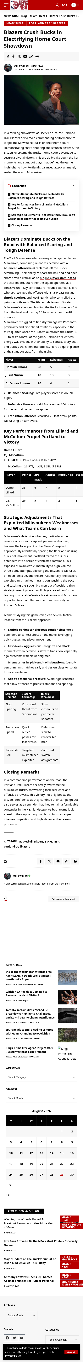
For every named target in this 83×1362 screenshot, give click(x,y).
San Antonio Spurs (29, 1038)
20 (41, 1164)
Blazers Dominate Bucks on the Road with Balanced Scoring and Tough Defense (36, 196)
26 (31, 1174)
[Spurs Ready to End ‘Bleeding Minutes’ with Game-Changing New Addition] (67, 1035)
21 (51, 1164)
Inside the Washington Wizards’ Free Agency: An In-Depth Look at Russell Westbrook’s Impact (29, 975)
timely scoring (14, 297)
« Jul (8, 1194)
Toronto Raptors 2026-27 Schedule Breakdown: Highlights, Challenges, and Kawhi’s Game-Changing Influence (30, 1013)
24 (11, 1174)
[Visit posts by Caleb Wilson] (8, 68)
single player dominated (58, 278)
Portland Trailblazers (47, 23)
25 (21, 1174)
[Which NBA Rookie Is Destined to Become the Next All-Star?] (67, 997)
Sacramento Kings (29, 1056)
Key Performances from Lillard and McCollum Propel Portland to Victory (38, 206)
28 (51, 1174)
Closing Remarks (21, 225)
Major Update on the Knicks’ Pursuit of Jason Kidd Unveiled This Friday (30, 1261)
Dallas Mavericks (69, 1258)
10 (11, 1153)
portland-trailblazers (17, 846)
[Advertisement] (35, 932)
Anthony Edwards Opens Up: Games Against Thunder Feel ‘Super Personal (29, 1279)
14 (51, 1153)
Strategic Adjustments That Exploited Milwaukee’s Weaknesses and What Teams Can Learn (41, 217)
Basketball (26, 841)
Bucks (48, 841)
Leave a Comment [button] (65, 898)
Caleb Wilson (21, 66)
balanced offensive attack (23, 268)
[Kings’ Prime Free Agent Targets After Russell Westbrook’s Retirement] (67, 1053)
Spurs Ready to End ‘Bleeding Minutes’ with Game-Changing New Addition (29, 1031)
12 (31, 1153)
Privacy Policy (13, 1355)
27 (41, 1174)
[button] (71, 1352)
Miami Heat (14, 23)
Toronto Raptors (29, 1022)
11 (21, 1153)
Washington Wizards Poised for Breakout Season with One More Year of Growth (29, 1223)
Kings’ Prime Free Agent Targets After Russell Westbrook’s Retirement (29, 1050)
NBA (56, 841)
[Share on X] (19, 56)
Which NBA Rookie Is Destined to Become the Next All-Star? (26, 993)
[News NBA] (19, 5)
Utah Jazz (24, 1000)
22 (62, 1164)
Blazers (38, 841)
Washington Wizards (31, 984)
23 (72, 1164)
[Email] (25, 56)
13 (41, 1153)
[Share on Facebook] (13, 56)
